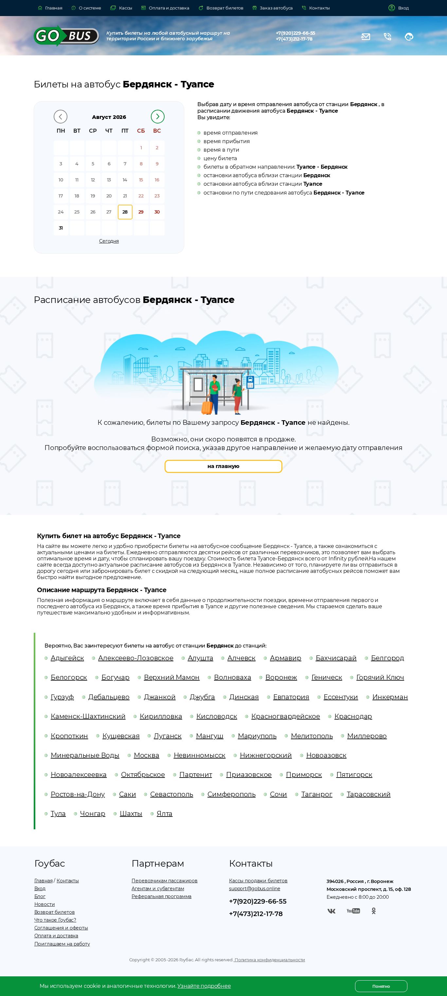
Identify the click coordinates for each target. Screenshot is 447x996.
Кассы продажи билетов (258, 881)
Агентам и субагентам (158, 889)
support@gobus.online (254, 889)
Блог (39, 896)
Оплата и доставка (56, 936)
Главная (43, 881)
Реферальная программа (161, 896)
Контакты (68, 881)
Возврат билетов (54, 912)
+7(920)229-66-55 (295, 33)
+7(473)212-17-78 (294, 39)
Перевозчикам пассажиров (165, 881)
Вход (39, 889)
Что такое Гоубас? (55, 920)
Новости (44, 904)
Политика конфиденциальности (269, 959)
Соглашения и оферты (61, 928)
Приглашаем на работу (62, 944)
